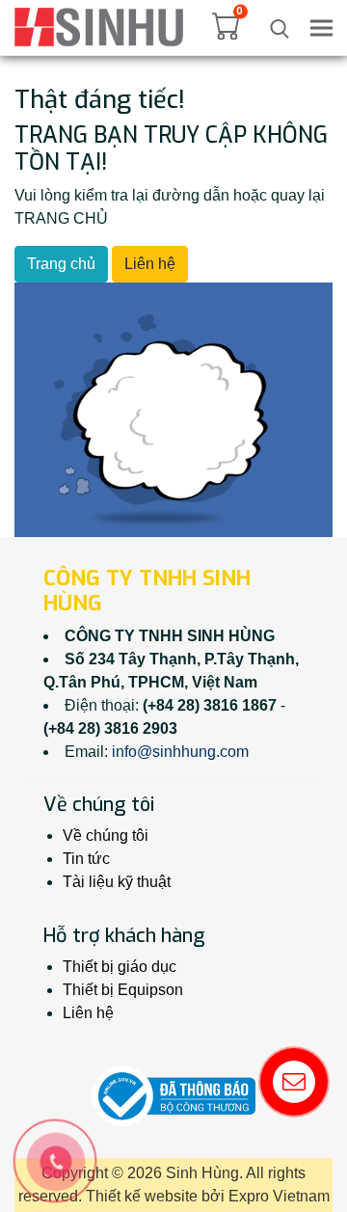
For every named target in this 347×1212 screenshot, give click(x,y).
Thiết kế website (142, 1196)
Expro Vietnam (279, 1196)
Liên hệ (149, 264)
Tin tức (86, 858)
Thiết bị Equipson (123, 990)
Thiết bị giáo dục (119, 966)
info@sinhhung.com (180, 751)
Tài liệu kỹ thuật (117, 882)
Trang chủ (61, 264)
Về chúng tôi (105, 835)
